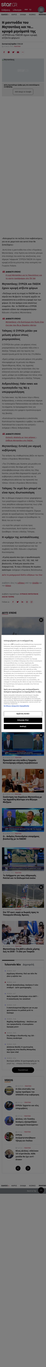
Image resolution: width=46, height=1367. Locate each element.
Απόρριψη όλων (23, 720)
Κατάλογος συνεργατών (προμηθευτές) (16, 706)
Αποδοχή (23, 726)
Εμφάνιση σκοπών (23, 714)
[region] (23, 683)
